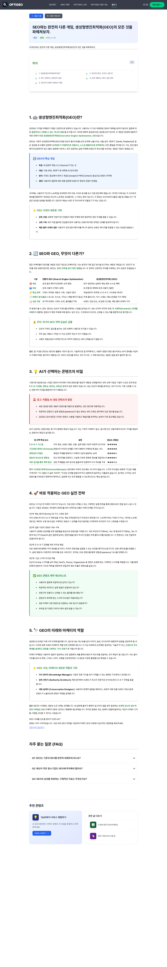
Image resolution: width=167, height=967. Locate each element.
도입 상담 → (157, 5)
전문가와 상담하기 (36, 727)
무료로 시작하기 (40, 833)
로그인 (145, 5)
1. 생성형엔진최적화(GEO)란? (50, 73)
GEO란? (52, 5)
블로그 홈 (37, 16)
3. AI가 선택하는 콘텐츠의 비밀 (50, 78)
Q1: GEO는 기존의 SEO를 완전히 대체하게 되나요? (56, 758)
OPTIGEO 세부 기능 (99, 5)
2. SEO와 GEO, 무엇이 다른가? (101, 73)
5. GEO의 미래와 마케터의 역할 (50, 83)
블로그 (114, 5)
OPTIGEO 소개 (80, 5)
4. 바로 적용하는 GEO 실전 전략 (101, 78)
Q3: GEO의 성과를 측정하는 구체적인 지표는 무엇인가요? (59, 779)
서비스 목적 (64, 5)
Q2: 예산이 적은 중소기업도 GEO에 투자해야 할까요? (57, 768)
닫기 (132, 62)
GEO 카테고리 (55, 16)
